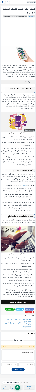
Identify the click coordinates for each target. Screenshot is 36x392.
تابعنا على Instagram (18, 302)
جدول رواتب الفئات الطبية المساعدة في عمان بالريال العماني (19, 320)
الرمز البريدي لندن (26, 326)
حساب (19, 290)
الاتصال (24, 185)
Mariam (31, 16)
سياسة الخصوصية (29, 387)
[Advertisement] (18, 30)
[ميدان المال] (31, 2)
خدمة (17, 95)
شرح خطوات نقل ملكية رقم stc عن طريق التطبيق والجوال (18, 324)
